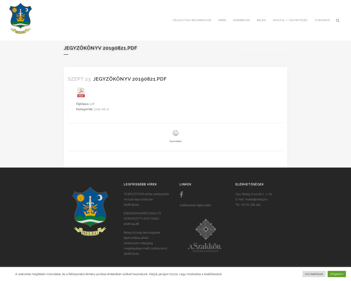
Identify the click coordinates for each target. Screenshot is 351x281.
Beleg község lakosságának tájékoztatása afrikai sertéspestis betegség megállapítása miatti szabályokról (145, 240)
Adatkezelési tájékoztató (195, 205)
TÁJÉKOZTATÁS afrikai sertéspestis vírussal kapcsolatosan (146, 196)
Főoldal (246, 49)
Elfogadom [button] (336, 274)
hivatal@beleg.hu (256, 199)
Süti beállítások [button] (314, 274)
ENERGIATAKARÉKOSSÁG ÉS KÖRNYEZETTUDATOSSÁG (142, 216)
